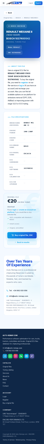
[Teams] (32, 356)
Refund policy (20, 440)
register (24, 82)
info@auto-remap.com (18, 296)
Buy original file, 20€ (23, 235)
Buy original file (8, 403)
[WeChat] (21, 356)
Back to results (23, 242)
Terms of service (9, 440)
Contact (5, 386)
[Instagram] (16, 356)
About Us (6, 376)
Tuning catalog (8, 370)
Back (10, 13)
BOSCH (18, 18)
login (14, 210)
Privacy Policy (31, 440)
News (5, 379)
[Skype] (26, 356)
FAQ (4, 383)
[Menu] (4, 3)
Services (6, 373)
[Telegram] (5, 356)
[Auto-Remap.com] (14, 3)
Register (38, 3)
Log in (31, 3)
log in (21, 85)
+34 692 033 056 (20, 290)
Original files (8, 18)
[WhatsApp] (10, 356)
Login (5, 396)
